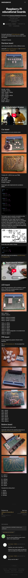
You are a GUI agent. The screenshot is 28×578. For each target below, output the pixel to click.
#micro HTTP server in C (12, 48)
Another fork (24, 512)
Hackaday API (21, 570)
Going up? (14, 565)
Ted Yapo (8, 535)
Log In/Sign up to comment (8, 532)
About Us (5, 569)
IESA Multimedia (16, 34)
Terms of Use (6, 570)
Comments (16, 26)
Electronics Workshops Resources (18, 15)
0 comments (25, 514)
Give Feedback (22, 569)
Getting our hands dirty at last (7, 513)
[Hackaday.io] (6, 2)
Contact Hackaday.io (13, 569)
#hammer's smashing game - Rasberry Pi (13, 49)
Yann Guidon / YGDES (10, 24)
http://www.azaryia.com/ (9, 344)
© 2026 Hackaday (14, 574)
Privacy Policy (14, 570)
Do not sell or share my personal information (14, 572)
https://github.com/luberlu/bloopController (11, 431)
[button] (25, 2)
